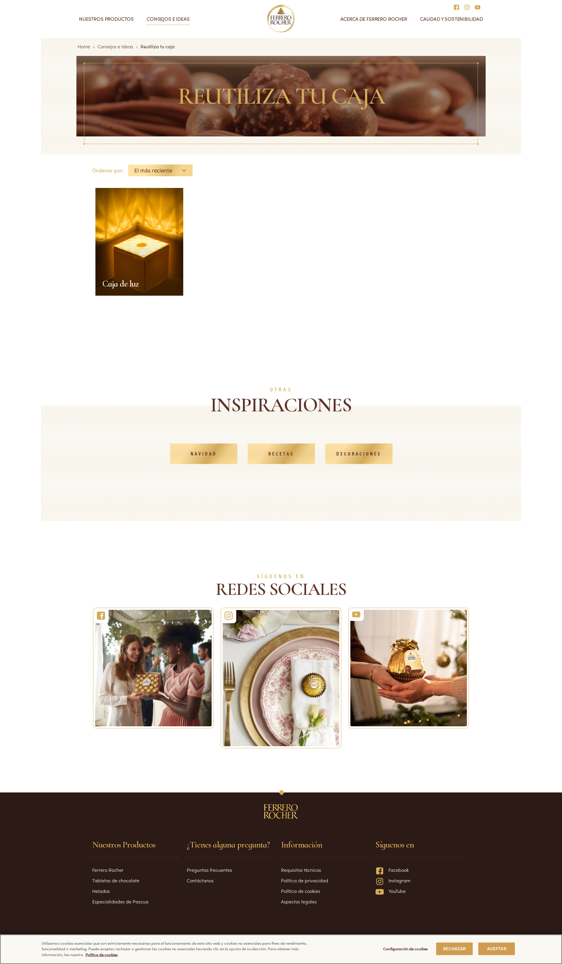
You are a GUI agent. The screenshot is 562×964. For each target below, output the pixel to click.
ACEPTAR (496, 948)
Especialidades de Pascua (120, 901)
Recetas (281, 454)
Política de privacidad (304, 880)
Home (84, 46)
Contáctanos (200, 880)
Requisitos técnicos (301, 870)
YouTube (397, 891)
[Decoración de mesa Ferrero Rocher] (281, 678)
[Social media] (458, 7)
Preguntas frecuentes (209, 870)
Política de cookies (300, 891)
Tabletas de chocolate (115, 880)
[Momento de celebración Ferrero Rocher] (153, 668)
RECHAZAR (454, 948)
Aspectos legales (299, 901)
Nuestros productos (106, 19)
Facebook (398, 870)
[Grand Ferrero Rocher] (408, 668)
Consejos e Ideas (115, 46)
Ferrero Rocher (108, 870)
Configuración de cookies (405, 948)
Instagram (399, 880)
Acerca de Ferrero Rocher (373, 19)
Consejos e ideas (168, 19)
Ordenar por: (108, 170)
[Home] (281, 18)
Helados (101, 891)
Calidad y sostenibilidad (451, 19)
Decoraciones (358, 454)
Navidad (204, 454)
